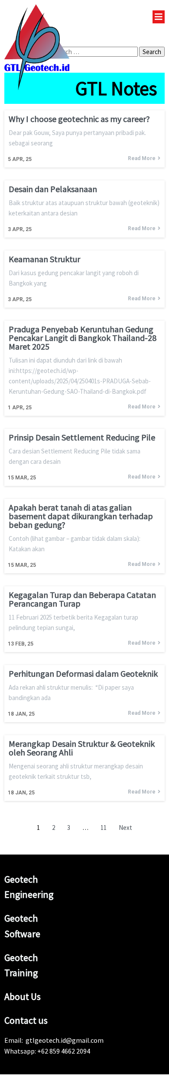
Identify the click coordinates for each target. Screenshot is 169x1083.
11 (104, 827)
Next (125, 827)
